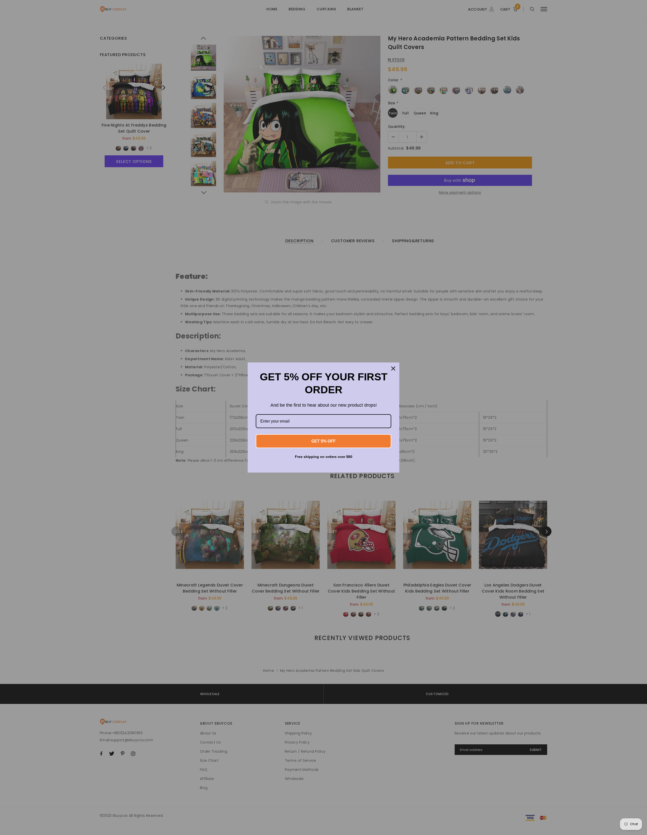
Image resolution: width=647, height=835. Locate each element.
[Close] (393, 368)
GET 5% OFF (323, 441)
